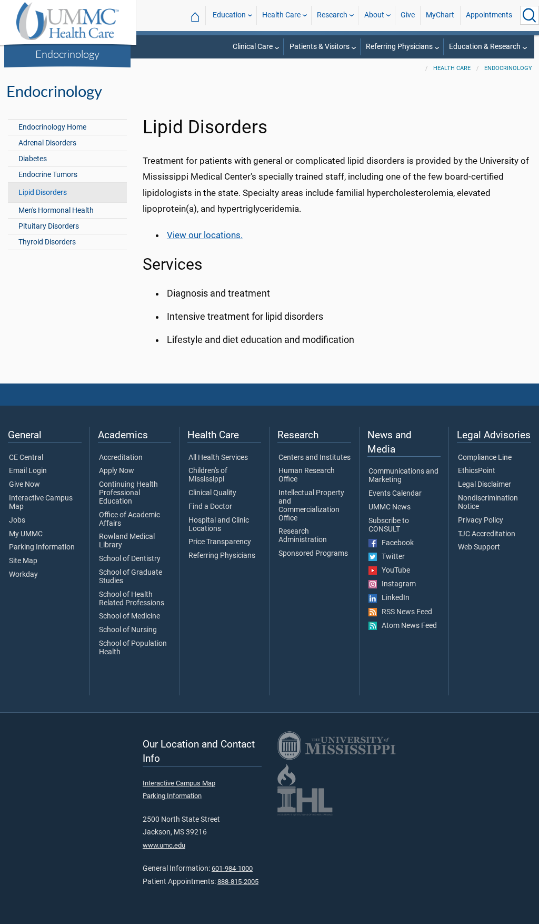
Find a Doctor (210, 507)
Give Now (24, 484)
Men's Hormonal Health (56, 210)
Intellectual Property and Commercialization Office (311, 505)
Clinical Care (253, 46)
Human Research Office (306, 475)
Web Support (479, 547)
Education (229, 15)
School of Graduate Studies (130, 576)
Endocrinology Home (52, 127)
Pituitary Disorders (48, 226)
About (374, 15)
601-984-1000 (232, 868)
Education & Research (485, 46)
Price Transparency (219, 542)
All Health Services (218, 458)
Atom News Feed (407, 626)
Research (332, 15)
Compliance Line (485, 458)
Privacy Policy (480, 520)
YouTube (393, 570)
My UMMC (26, 534)
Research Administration (302, 535)
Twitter (391, 557)
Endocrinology (67, 53)
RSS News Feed (404, 612)
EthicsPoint (476, 471)
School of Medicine (129, 616)
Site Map (23, 561)
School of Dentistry (130, 559)
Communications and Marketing (403, 475)
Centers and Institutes (314, 458)
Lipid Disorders (42, 192)
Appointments (489, 15)
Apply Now (116, 471)
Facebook (395, 543)
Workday (23, 575)
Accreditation (121, 458)
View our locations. (205, 235)
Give (408, 15)
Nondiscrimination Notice (488, 502)
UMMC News (389, 507)
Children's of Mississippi (207, 475)
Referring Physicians (399, 46)
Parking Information (42, 547)
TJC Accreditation (486, 534)
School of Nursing (128, 630)
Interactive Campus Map (41, 502)
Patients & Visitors (320, 46)
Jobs (17, 520)
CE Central (26, 458)
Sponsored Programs (313, 553)
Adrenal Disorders (47, 143)
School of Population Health (133, 648)
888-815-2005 (237, 882)
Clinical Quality (212, 493)
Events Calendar (395, 493)
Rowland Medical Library (127, 541)
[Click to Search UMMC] (529, 15)
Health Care (281, 15)
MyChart (440, 15)
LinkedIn (393, 598)
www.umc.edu (164, 845)
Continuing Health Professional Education (128, 493)
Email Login (28, 471)
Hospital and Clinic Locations (218, 524)
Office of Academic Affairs (129, 519)
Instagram (396, 584)
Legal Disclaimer (484, 484)
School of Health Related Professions (131, 599)
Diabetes (32, 158)
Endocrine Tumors (47, 174)
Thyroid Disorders (47, 242)
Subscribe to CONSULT (388, 525)
